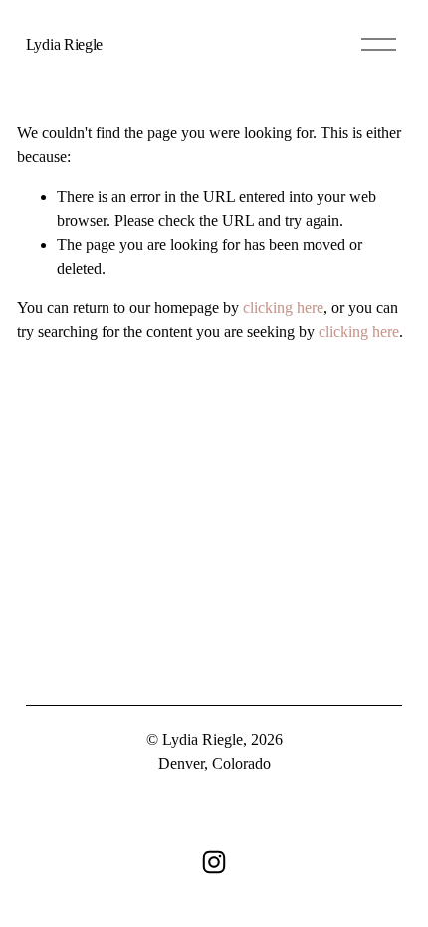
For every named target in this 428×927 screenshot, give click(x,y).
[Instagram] (214, 862)
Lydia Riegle (64, 44)
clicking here (283, 307)
